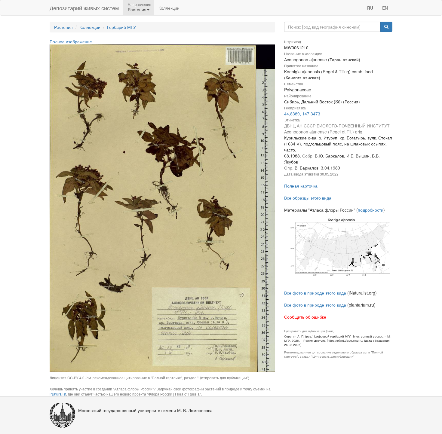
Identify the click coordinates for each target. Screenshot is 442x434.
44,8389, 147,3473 (302, 114)
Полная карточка (301, 186)
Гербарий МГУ (121, 27)
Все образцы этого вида (307, 198)
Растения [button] (137, 9)
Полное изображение (71, 41)
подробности (370, 210)
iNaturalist (58, 393)
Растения (63, 27)
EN (385, 8)
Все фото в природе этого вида (315, 293)
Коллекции (169, 8)
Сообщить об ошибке (305, 317)
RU (370, 8)
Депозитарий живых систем (84, 8)
